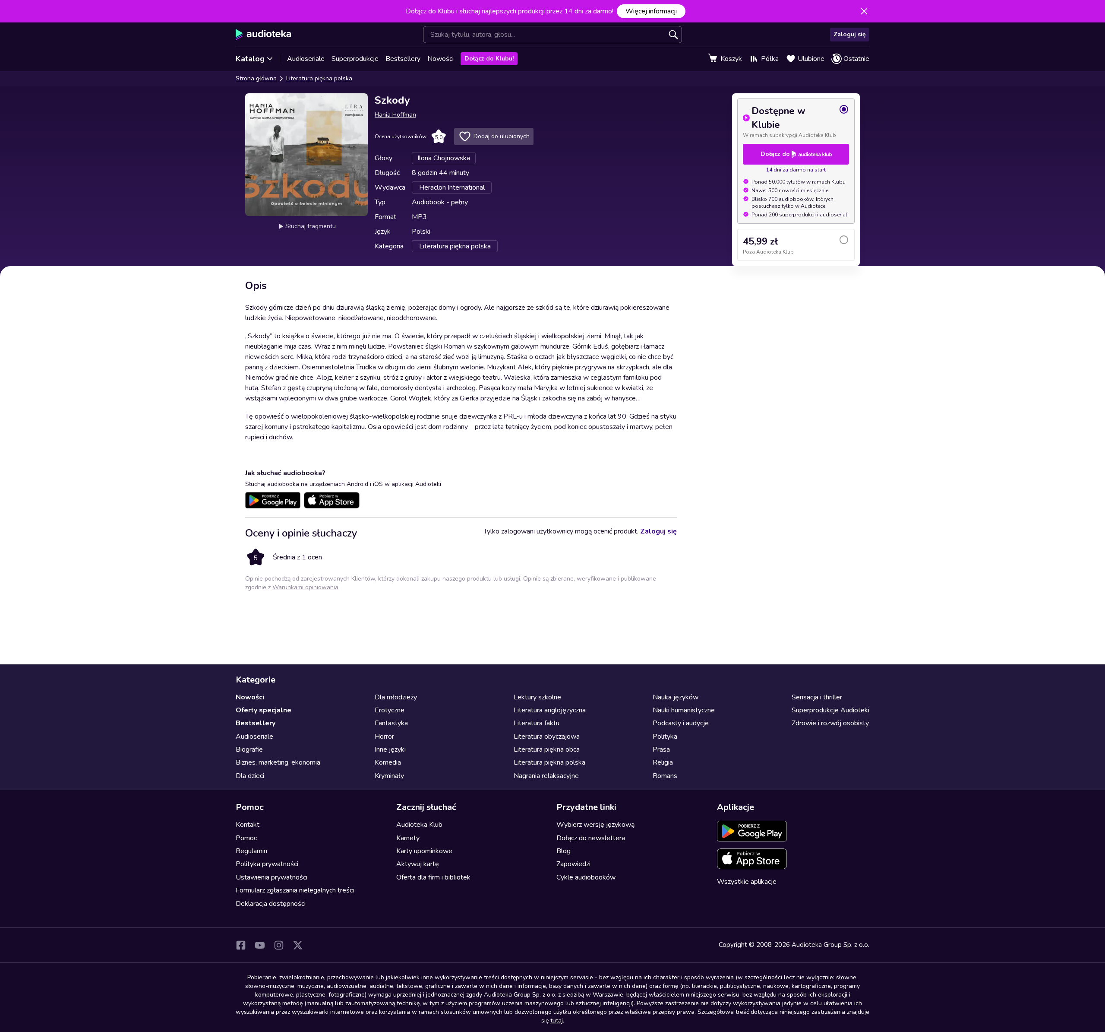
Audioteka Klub (419, 824)
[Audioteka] (263, 34)
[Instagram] (279, 945)
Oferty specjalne (263, 710)
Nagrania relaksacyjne (546, 776)
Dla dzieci (250, 776)
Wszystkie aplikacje (747, 881)
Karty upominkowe (424, 851)
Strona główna (256, 78)
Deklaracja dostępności (271, 903)
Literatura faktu (536, 723)
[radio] (796, 121)
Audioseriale (306, 59)
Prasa (661, 749)
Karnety (408, 838)
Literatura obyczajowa (547, 736)
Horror (384, 736)
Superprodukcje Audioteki (830, 710)
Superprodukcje (355, 59)
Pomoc (246, 838)
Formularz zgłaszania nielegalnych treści (295, 890)
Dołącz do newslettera (590, 838)
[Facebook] (241, 945)
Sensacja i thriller (817, 697)
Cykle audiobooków (586, 877)
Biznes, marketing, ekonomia (278, 762)
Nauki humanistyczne (684, 710)
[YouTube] (260, 945)
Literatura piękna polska (319, 78)
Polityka (665, 736)
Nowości (440, 59)
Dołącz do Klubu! (489, 58)
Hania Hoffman (395, 115)
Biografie (249, 749)
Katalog (250, 59)
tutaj (556, 1020)
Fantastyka (391, 723)
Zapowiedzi (573, 864)
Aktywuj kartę (417, 864)
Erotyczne (389, 710)
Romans (665, 776)
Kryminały (389, 776)
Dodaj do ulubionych (502, 136)
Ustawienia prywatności (271, 877)
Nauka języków (675, 697)
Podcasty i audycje (681, 723)
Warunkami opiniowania (305, 587)
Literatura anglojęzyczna (550, 710)
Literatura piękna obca (547, 749)
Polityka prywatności (267, 864)
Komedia (388, 762)
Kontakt (247, 824)
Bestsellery (402, 59)
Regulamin (251, 851)
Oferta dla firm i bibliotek (433, 877)
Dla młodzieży (396, 697)
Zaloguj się (849, 34)
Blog (563, 851)
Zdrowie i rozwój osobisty (830, 723)
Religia (663, 762)
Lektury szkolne (537, 697)
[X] (298, 945)
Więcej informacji (651, 11)
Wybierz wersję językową (595, 824)
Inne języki (390, 749)
